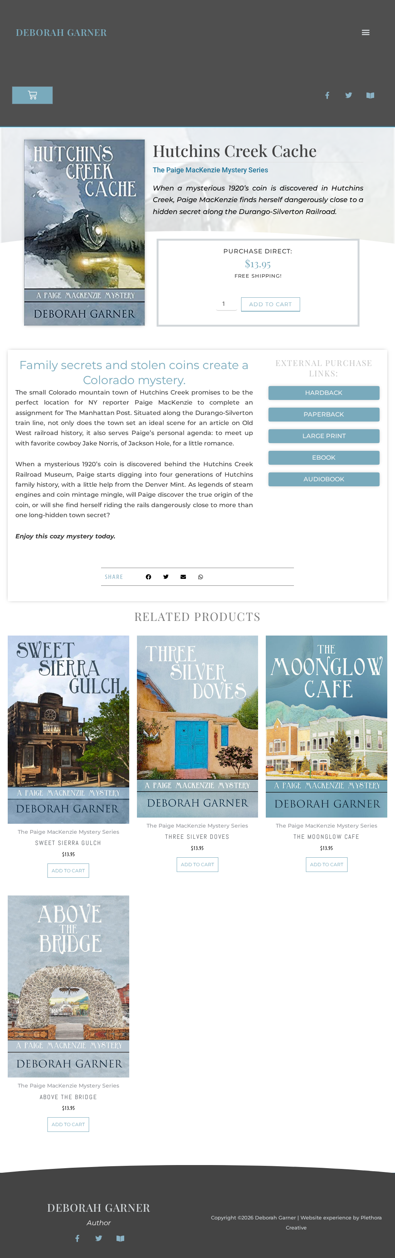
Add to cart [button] (68, 871)
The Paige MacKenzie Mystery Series (210, 170)
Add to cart (270, 304)
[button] (365, 32)
